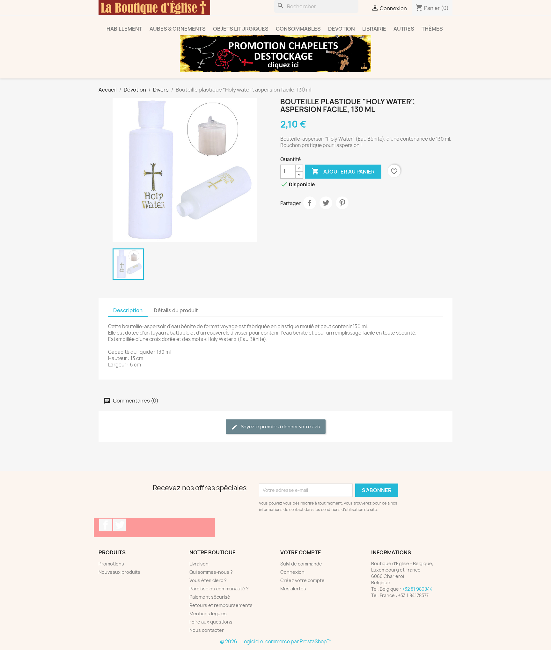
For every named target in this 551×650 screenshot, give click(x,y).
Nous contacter (206, 630)
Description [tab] (128, 310)
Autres (403, 28)
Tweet (326, 202)
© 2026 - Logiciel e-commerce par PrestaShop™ (275, 641)
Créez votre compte (302, 580)
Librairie (374, 28)
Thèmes (432, 28)
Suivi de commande (301, 564)
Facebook (105, 525)
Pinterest (342, 202)
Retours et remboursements (221, 605)
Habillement (124, 28)
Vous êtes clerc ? (208, 580)
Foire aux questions (210, 622)
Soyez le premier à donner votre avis (280, 427)
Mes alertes (293, 589)
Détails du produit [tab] (176, 310)
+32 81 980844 (417, 589)
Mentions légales (208, 613)
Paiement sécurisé (209, 597)
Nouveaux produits (119, 572)
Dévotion (341, 28)
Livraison (199, 564)
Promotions (111, 564)
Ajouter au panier (343, 171)
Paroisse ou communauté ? (219, 589)
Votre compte (300, 552)
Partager (309, 202)
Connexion (292, 572)
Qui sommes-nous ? (211, 572)
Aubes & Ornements (178, 28)
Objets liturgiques (240, 28)
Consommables (298, 28)
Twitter (119, 525)
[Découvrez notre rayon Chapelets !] (275, 53)
